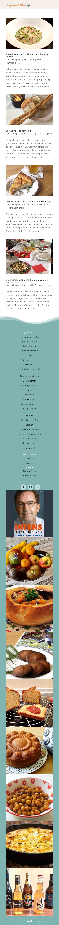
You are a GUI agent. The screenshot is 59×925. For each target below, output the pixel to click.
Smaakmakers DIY (29, 420)
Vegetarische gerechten (29, 434)
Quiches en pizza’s (29, 404)
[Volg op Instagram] (30, 487)
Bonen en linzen (29, 341)
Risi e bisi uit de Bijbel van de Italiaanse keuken (27, 55)
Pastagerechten (29, 399)
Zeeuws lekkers (45, 285)
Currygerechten (29, 360)
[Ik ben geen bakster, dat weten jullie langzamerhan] (29, 655)
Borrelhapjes (29, 346)
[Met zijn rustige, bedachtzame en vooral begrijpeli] (29, 513)
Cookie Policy (29, 475)
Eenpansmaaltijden (29, 376)
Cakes (29, 355)
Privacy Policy (29, 471)
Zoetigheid (19, 207)
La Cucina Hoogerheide (18, 130)
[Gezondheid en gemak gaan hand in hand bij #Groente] (29, 561)
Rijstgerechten (13, 62)
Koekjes (29, 390)
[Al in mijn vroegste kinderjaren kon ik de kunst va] (29, 750)
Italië (39, 59)
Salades (29, 415)
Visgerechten (29, 438)
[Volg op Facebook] (23, 487)
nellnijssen (16, 59)
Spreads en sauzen (29, 429)
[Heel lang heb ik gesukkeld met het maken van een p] (29, 845)
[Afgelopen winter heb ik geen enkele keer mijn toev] (29, 608)
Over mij (29, 458)
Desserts (29, 364)
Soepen (29, 424)
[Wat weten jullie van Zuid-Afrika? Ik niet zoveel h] (29, 703)
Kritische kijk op (44, 133)
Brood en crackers (29, 350)
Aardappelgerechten (29, 337)
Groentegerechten (29, 385)
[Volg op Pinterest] (37, 487)
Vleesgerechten (29, 443)
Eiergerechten (29, 380)
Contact (29, 463)
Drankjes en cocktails (29, 369)
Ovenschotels (29, 394)
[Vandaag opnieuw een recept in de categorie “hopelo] (29, 797)
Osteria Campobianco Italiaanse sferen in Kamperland (28, 281)
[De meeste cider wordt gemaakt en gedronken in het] (29, 892)
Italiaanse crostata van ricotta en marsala (28, 201)
